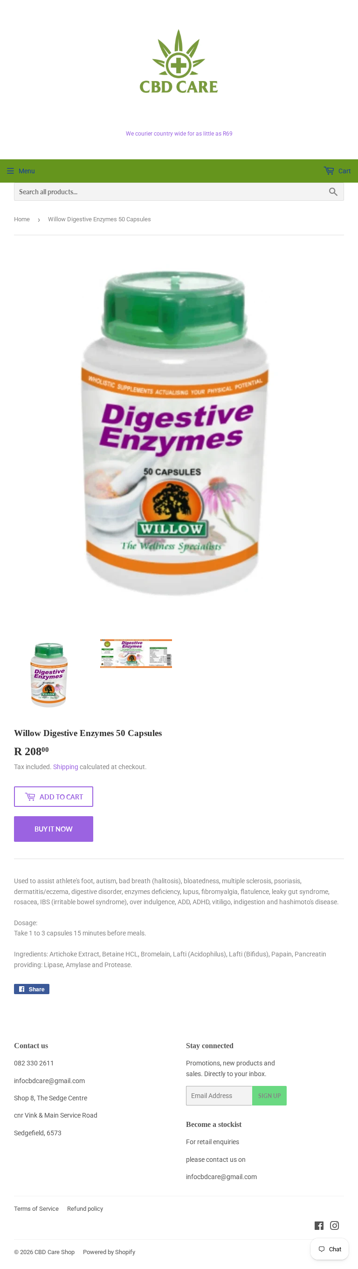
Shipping (65, 767)
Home (22, 219)
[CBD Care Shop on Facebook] (319, 1227)
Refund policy (85, 1208)
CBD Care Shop (54, 1252)
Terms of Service (36, 1208)
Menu (27, 171)
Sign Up (269, 1095)
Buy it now (53, 829)
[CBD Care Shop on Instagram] (334, 1227)
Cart (344, 171)
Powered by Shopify (109, 1252)
